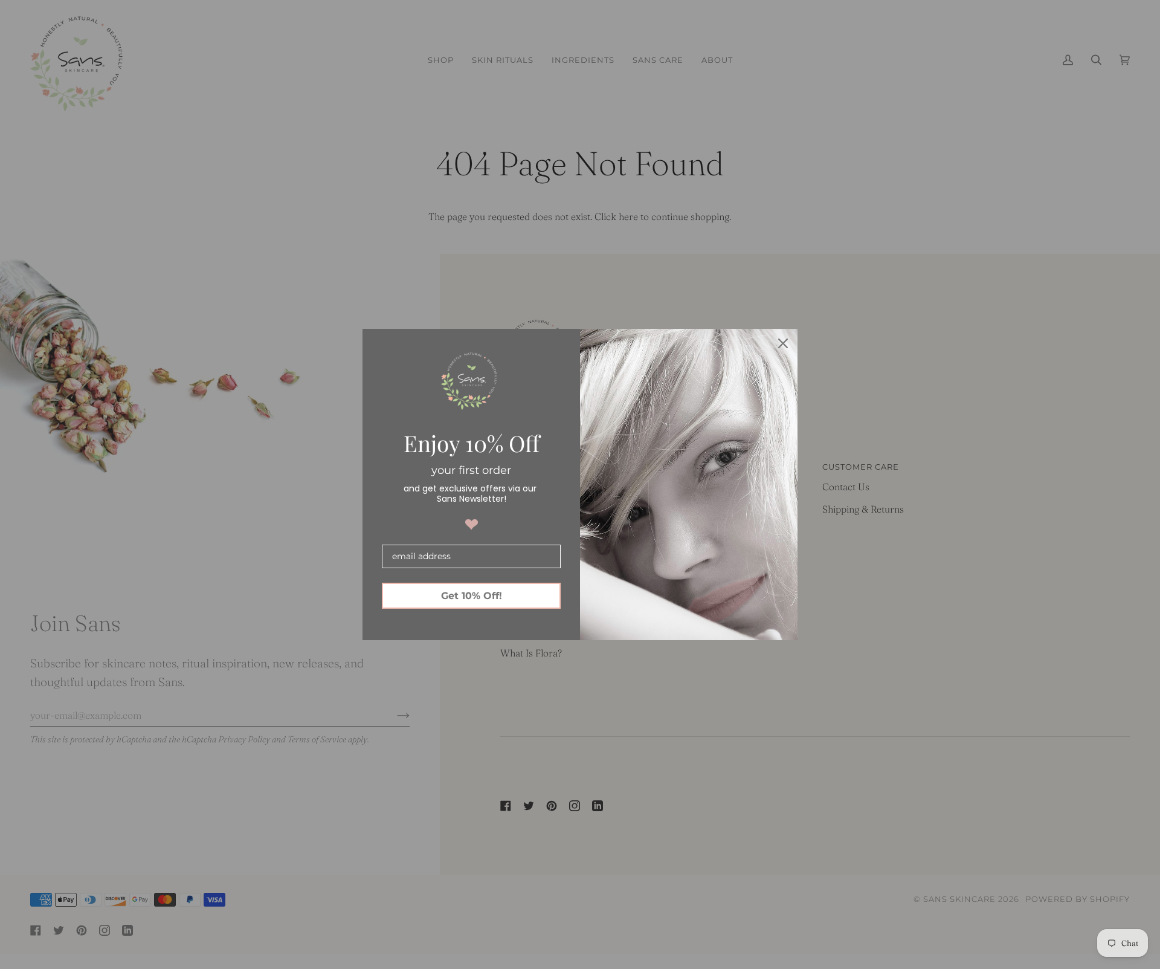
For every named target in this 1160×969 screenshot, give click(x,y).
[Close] (783, 343)
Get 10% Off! (471, 595)
